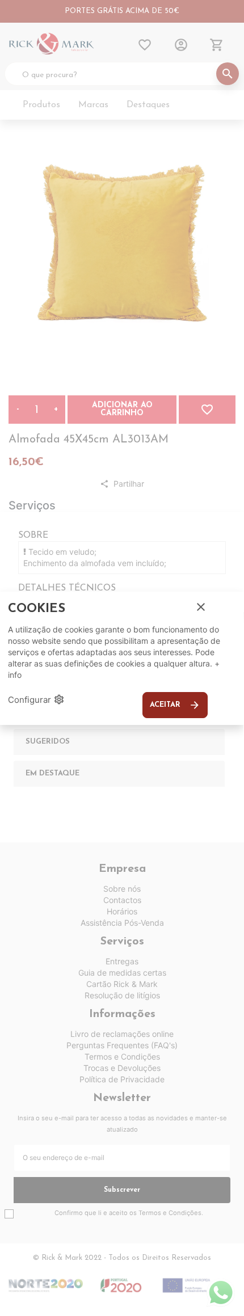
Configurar (36, 699)
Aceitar (175, 705)
